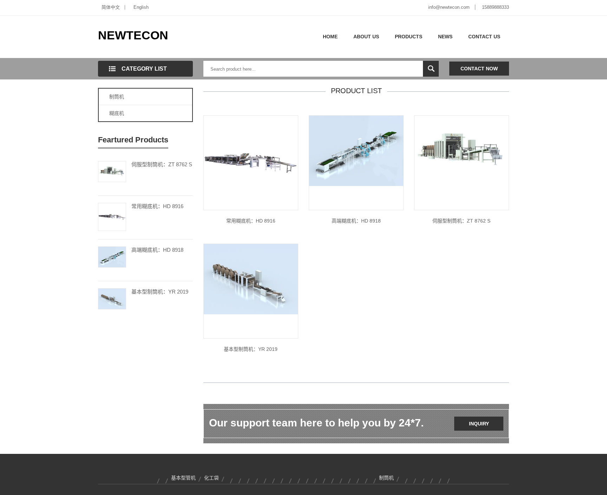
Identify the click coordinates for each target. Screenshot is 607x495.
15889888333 (495, 7)
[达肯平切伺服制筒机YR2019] (251, 279)
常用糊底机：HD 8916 (157, 206)
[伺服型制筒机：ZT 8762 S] (112, 171)
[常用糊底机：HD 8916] (112, 216)
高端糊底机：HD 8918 (157, 250)
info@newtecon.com (449, 7)
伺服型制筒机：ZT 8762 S (161, 164)
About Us (366, 36)
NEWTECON (133, 35)
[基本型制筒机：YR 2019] (112, 298)
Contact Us (484, 36)
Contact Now (479, 68)
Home (330, 36)
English (141, 7)
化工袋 (211, 478)
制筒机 (116, 96)
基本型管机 (183, 478)
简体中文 (111, 7)
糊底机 (116, 113)
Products (408, 36)
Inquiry (479, 423)
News (445, 36)
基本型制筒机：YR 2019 (159, 292)
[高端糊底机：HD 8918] (112, 256)
